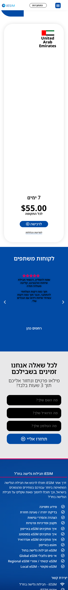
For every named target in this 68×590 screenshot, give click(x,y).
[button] (58, 5)
